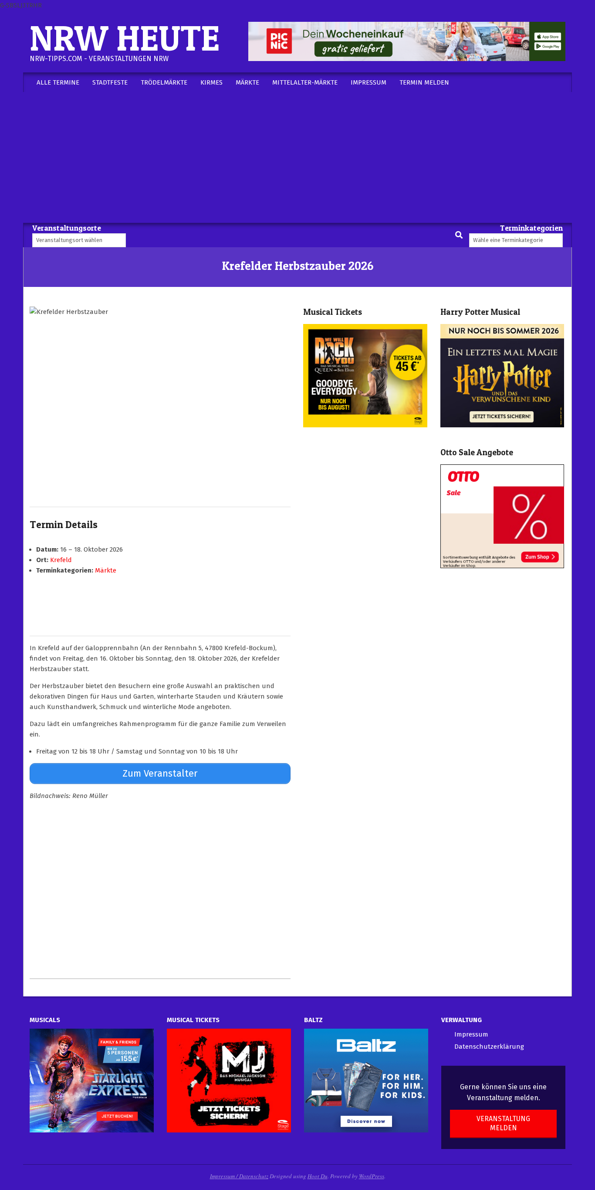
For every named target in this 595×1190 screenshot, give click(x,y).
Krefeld (61, 560)
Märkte (105, 570)
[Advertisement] (297, 157)
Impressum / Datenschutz (239, 1176)
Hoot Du (318, 1176)
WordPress (371, 1176)
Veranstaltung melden (503, 1123)
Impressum (471, 1034)
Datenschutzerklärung (489, 1046)
